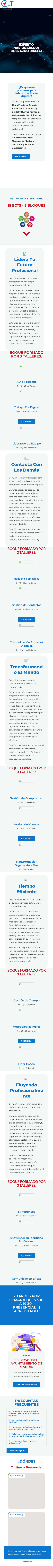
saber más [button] (36, 1554)
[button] (50, 15)
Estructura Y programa (26, 198)
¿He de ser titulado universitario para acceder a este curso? (26, 1428)
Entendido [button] (27, 1562)
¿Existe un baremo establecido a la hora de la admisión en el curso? (26, 1435)
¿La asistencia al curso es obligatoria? (22, 1442)
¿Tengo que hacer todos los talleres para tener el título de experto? (24, 1413)
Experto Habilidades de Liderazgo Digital (26, 47)
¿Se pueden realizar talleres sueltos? (24, 1421)
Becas (26, 1355)
